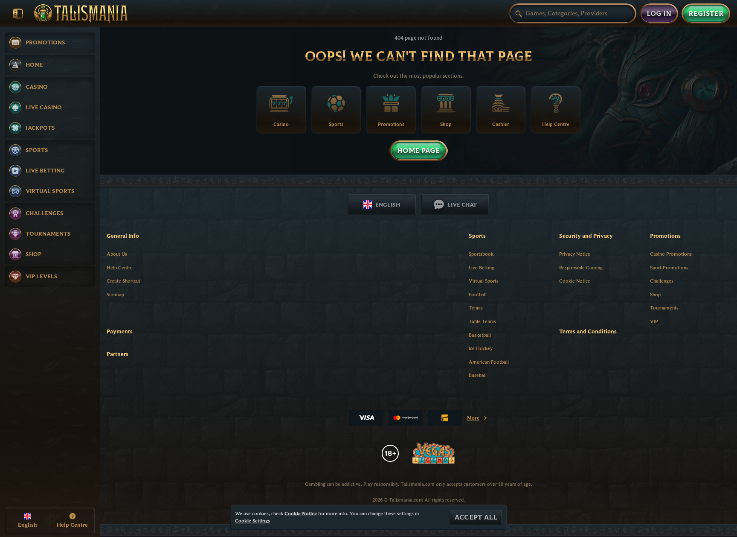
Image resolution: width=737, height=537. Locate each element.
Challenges (661, 280)
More (477, 419)
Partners (117, 354)
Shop (655, 294)
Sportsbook (481, 254)
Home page (418, 150)
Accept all (476, 517)
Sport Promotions (669, 267)
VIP (654, 321)
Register (705, 13)
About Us (117, 254)
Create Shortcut (123, 280)
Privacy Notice (574, 254)
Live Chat (462, 204)
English (387, 204)
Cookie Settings (252, 521)
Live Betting (481, 267)
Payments (120, 331)
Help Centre (120, 267)
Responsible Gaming (581, 267)
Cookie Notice (574, 280)
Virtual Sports (484, 280)
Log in (659, 13)
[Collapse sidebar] (18, 13)
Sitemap (115, 294)
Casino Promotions (671, 254)
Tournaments (664, 307)
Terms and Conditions (588, 331)
